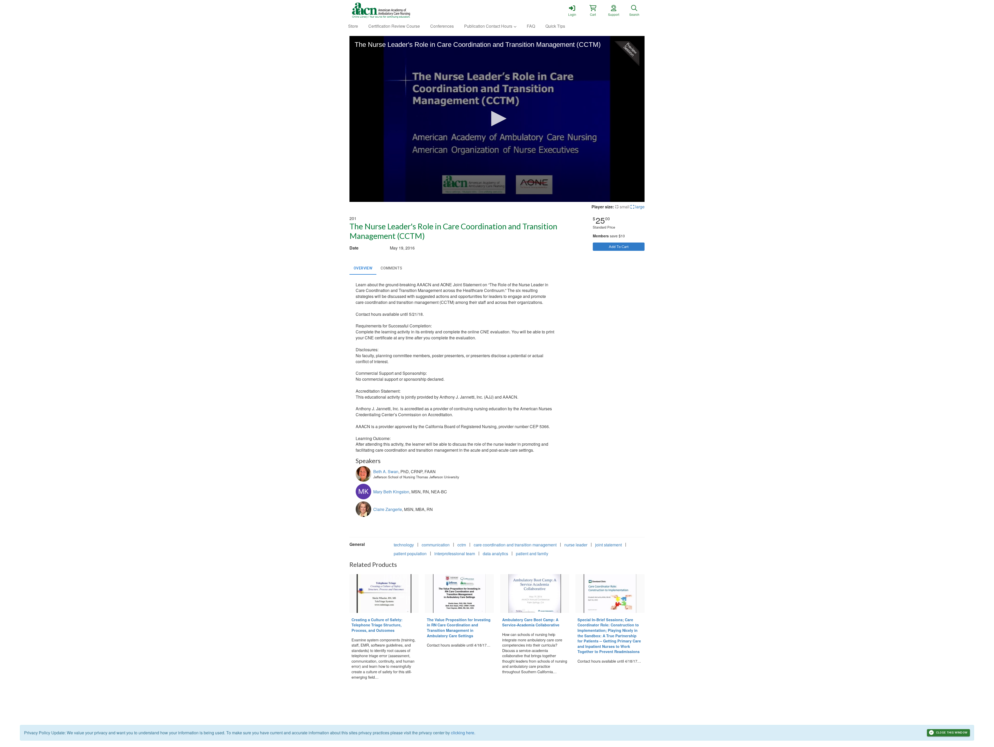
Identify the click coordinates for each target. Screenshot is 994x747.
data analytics (495, 553)
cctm (461, 545)
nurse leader (575, 545)
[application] (497, 119)
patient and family (532, 553)
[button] (592, 10)
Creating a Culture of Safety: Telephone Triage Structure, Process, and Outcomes (377, 625)
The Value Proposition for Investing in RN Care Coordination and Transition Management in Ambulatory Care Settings (459, 627)
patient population (410, 553)
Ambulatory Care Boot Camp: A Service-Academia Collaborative (530, 622)
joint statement (608, 545)
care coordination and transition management (515, 545)
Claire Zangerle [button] (387, 509)
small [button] (624, 207)
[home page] (398, 10)
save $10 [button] (609, 235)
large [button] (639, 207)
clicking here (462, 733)
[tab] (362, 268)
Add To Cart (619, 246)
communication (436, 545)
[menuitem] (353, 26)
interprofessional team (454, 553)
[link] (572, 10)
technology (404, 545)
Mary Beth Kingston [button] (391, 492)
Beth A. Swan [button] (385, 471)
